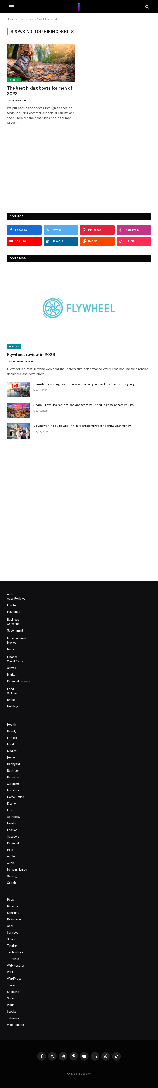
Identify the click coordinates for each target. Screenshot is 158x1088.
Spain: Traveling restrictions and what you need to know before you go (83, 405)
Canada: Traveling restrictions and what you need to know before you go (84, 384)
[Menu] (11, 6)
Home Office (15, 797)
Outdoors (13, 836)
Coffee (12, 693)
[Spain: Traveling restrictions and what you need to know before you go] (18, 410)
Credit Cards (15, 661)
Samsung (13, 912)
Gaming (12, 876)
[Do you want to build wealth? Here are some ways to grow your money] (18, 431)
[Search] (146, 6)
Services (12, 932)
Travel (11, 985)
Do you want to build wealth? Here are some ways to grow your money (82, 425)
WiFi (10, 972)
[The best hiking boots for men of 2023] (41, 63)
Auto (10, 594)
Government (15, 630)
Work (10, 1005)
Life (9, 810)
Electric (12, 605)
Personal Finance (18, 681)
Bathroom (13, 770)
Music (11, 649)
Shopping (13, 991)
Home (11, 757)
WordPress (14, 978)
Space (11, 939)
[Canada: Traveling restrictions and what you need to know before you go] (18, 389)
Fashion (14, 80)
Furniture (13, 790)
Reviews (14, 346)
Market (12, 674)
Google (12, 882)
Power (11, 899)
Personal (13, 843)
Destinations (15, 919)
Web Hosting (15, 965)
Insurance (13, 611)
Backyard (13, 764)
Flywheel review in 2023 (31, 354)
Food (10, 689)
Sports (11, 998)
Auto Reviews (16, 598)
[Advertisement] (79, 175)
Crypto (11, 668)
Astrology (13, 816)
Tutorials (13, 959)
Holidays (13, 706)
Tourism (12, 945)
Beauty (12, 731)
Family (11, 823)
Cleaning (13, 784)
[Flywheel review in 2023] (79, 308)
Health (11, 724)
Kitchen (12, 803)
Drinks (11, 700)
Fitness (12, 737)
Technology (15, 952)
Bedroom (13, 777)
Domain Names (17, 869)
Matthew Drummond (22, 361)
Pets (10, 849)
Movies (11, 642)
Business (13, 619)
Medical (12, 751)
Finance (12, 657)
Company (13, 624)
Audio (11, 863)
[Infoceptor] (79, 6)
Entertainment (16, 638)
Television (13, 1018)
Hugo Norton (18, 100)
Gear (10, 926)
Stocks (11, 1011)
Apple (11, 856)
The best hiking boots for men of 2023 (39, 91)
